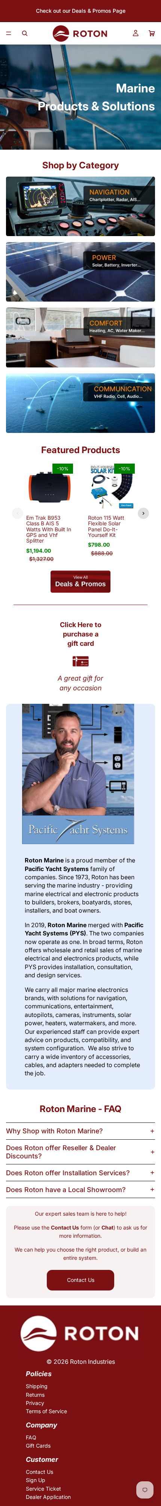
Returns (35, 1394)
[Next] (143, 513)
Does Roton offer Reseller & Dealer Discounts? (61, 1152)
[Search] (24, 33)
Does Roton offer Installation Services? (68, 1173)
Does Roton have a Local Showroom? (66, 1190)
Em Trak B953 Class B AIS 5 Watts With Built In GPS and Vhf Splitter (48, 529)
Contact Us (80, 1280)
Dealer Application (48, 1497)
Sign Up (35, 1480)
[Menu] (8, 33)
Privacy (35, 1403)
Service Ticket (43, 1488)
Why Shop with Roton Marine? (54, 1131)
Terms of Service (46, 1411)
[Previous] (17, 513)
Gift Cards (38, 1445)
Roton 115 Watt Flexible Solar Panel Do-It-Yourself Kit (106, 526)
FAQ (31, 1437)
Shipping (37, 1386)
